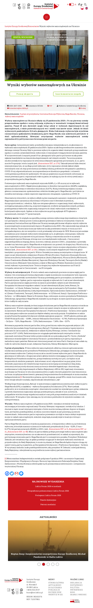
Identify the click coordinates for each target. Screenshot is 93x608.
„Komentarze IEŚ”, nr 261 (26, 249)
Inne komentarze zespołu (68, 94)
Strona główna (56, 583)
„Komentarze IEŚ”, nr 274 (48, 163)
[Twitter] (12, 473)
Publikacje (54, 590)
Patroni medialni (48, 504)
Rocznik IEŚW (54, 592)
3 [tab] (48, 564)
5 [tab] (57, 564)
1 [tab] (39, 564)
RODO (72, 592)
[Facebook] (7, 473)
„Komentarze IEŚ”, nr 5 (58, 429)
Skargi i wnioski (78, 594)
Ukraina (80, 114)
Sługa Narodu (70, 114)
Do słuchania (55, 587)
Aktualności (54, 585)
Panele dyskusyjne (48, 500)
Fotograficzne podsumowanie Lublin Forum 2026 (48, 491)
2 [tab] (43, 564)
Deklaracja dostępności (76, 584)
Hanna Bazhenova (57, 37)
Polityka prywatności (76, 588)
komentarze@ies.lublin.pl (18, 108)
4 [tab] (52, 564)
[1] (21, 377)
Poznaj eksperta (24, 94)
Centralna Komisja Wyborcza (51, 114)
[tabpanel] (48, 540)
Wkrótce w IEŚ (55, 594)
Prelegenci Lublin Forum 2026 (48, 495)
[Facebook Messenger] (21, 473)
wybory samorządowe (14, 116)
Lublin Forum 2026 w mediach (48, 486)
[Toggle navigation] (46, 17)
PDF (50, 106)
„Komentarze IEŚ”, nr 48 (17, 432)
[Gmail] (16, 473)
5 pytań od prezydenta (29, 114)
